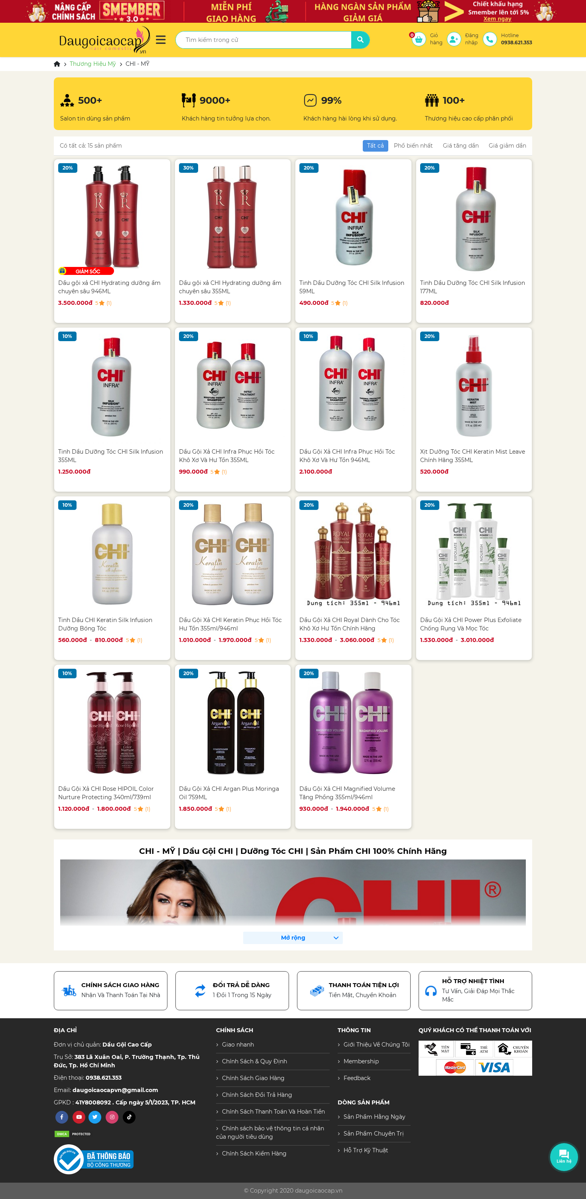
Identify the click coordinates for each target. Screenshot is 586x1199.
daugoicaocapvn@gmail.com (115, 1090)
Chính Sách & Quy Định (254, 1061)
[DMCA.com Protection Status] (74, 1133)
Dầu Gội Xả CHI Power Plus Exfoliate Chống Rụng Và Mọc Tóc (470, 624)
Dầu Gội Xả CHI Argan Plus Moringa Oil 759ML (229, 793)
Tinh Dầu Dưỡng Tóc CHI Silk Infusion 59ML (351, 287)
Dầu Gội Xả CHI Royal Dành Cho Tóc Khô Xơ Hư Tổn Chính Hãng (349, 624)
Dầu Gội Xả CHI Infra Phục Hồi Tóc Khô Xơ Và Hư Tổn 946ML (347, 456)
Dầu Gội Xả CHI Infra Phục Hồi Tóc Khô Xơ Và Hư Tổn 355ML (227, 456)
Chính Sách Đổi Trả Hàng (257, 1094)
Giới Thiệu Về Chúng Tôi (377, 1044)
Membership (361, 1061)
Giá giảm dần (507, 145)
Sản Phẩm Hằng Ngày (374, 1116)
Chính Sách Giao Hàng (253, 1078)
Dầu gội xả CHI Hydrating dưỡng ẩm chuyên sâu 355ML (230, 287)
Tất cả (375, 145)
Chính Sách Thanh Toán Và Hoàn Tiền (273, 1111)
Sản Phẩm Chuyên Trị (374, 1133)
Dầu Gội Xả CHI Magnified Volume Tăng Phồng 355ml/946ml (347, 793)
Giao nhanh (238, 1044)
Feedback (357, 1078)
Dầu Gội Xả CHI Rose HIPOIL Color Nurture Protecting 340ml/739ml (106, 793)
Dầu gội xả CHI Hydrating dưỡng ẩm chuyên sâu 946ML (109, 287)
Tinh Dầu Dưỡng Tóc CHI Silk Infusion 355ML (110, 456)
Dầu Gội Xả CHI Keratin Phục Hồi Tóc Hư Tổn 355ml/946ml (230, 624)
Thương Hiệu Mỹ (93, 63)
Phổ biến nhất (413, 145)
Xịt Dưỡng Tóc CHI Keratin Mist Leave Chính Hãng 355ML (472, 456)
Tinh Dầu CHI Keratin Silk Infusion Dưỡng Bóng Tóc (105, 624)
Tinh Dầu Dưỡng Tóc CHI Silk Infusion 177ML (472, 287)
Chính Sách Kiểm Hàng (254, 1153)
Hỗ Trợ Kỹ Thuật (366, 1150)
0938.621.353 (104, 1077)
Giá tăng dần (461, 145)
